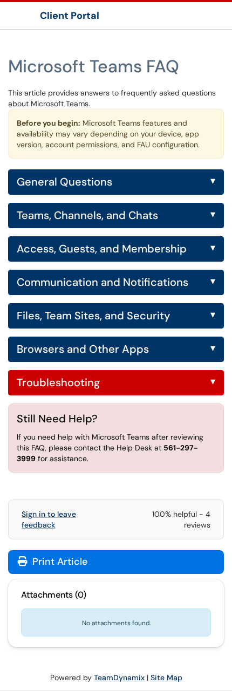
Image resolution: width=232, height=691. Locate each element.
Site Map (166, 677)
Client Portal (69, 15)
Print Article (58, 561)
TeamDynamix (119, 677)
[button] (116, 182)
